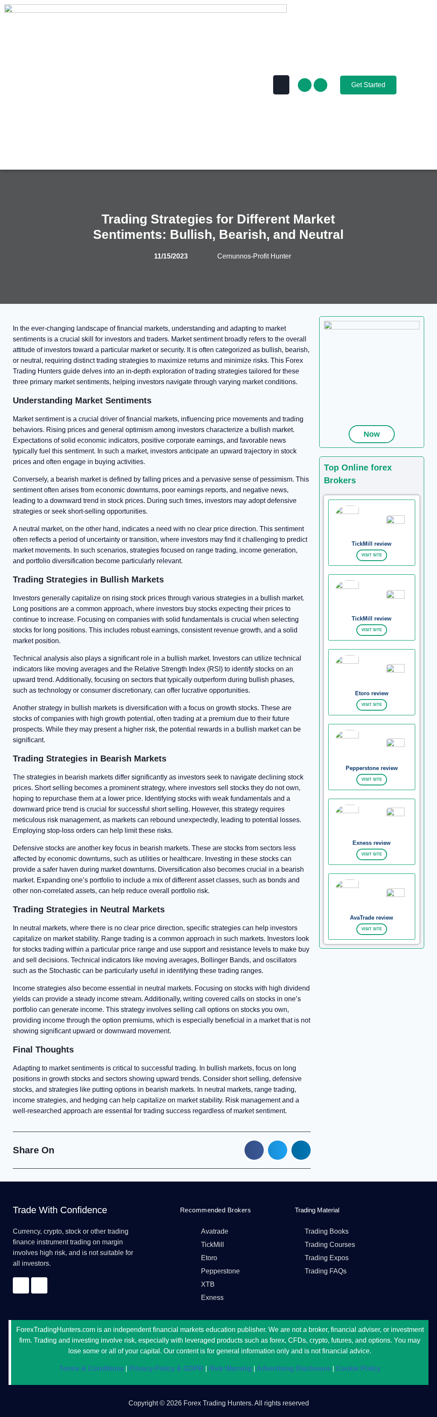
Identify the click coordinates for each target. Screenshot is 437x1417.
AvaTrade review (371, 917)
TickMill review (371, 544)
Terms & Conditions (91, 1368)
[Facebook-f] (305, 85)
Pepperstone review (372, 768)
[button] (281, 84)
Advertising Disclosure (293, 1368)
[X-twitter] (320, 85)
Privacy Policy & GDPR (165, 1368)
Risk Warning (229, 1368)
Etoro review (371, 693)
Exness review (371, 843)
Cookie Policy (357, 1368)
